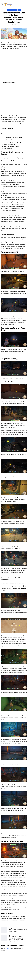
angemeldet (8, 948)
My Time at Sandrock (12, 9)
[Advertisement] (14, 67)
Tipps (19, 9)
